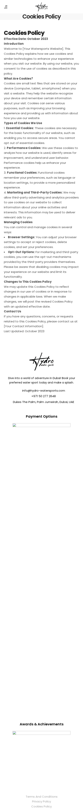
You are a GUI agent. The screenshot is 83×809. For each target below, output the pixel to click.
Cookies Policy (41, 806)
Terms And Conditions (42, 797)
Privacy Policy (41, 801)
